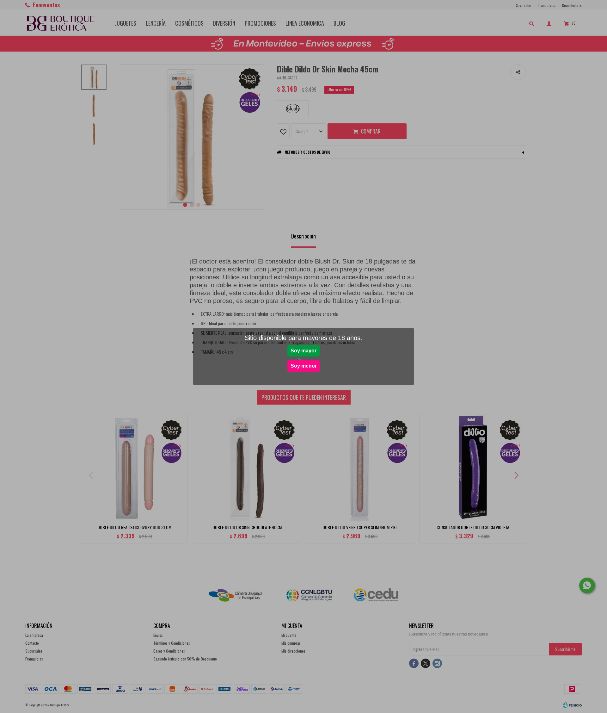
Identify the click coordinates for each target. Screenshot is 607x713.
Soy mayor (303, 350)
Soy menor (304, 366)
